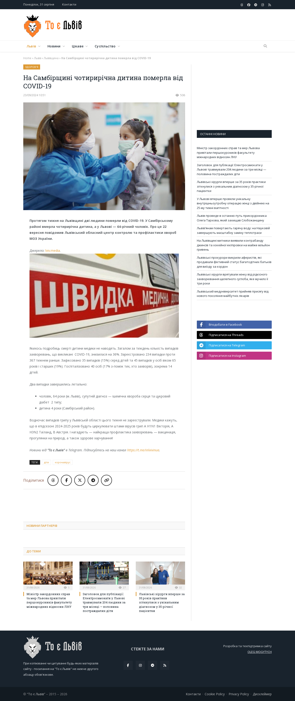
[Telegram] (152, 665)
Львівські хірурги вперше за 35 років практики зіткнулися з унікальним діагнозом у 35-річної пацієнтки (162, 602)
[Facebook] (128, 665)
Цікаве (77, 46)
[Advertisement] (188, 25)
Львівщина (51, 58)
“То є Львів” (36, 694)
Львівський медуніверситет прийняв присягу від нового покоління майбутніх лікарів (232, 293)
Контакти (69, 4)
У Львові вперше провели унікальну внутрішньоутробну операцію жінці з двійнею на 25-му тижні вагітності (233, 203)
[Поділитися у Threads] (53, 480)
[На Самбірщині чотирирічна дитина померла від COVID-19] (104, 156)
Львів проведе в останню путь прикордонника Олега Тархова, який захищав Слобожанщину (232, 218)
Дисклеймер (262, 694)
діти (46, 462)
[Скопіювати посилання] (106, 480)
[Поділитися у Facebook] (66, 480)
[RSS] (164, 665)
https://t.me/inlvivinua (143, 450)
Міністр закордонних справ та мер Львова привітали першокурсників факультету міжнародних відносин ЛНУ (49, 600)
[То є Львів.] (53, 25)
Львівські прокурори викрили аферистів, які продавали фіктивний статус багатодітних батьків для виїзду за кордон (234, 262)
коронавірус (63, 462)
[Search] (265, 46)
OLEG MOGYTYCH (260, 652)
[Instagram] (140, 665)
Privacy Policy (239, 694)
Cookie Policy (215, 694)
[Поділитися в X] (79, 480)
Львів (31, 46)
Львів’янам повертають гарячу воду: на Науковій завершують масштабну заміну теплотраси (233, 230)
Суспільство (105, 46)
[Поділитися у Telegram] (93, 480)
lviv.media (52, 250)
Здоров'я (31, 67)
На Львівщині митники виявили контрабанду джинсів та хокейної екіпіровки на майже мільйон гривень (233, 245)
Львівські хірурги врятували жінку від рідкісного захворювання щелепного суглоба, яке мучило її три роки (232, 278)
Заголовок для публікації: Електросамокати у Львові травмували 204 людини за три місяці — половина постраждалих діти (104, 602)
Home (27, 58)
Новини (53, 46)
